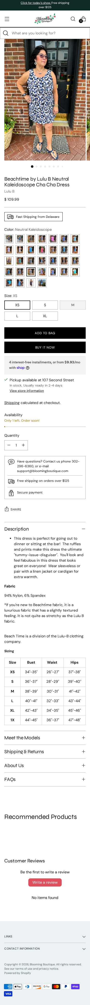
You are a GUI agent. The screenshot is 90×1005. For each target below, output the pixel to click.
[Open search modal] (73, 19)
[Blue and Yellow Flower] (64, 249)
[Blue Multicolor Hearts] (31, 249)
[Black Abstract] (42, 238)
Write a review (45, 882)
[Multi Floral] (64, 238)
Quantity (11, 435)
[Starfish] (75, 238)
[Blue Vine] (19, 282)
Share (16, 509)
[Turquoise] (75, 271)
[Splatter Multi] (42, 260)
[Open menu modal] (7, 19)
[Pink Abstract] (53, 238)
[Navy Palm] (19, 271)
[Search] (6, 33)
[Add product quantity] (23, 445)
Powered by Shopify (17, 973)
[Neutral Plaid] (53, 249)
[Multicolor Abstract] (19, 260)
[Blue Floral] (75, 249)
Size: (10, 295)
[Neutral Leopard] (31, 260)
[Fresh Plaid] (53, 260)
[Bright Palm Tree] (8, 249)
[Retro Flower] (19, 249)
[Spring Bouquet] (53, 271)
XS (17, 305)
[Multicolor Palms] (8, 238)
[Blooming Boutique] (45, 18)
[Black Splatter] (64, 260)
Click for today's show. (36, 3)
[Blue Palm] (8, 282)
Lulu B (9, 191)
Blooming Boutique (42, 964)
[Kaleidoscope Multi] (42, 271)
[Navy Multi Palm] (8, 271)
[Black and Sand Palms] (31, 238)
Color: (28, 229)
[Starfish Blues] (42, 282)
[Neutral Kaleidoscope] (31, 271)
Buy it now (45, 347)
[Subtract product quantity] (9, 445)
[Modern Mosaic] (64, 271)
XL (45, 316)
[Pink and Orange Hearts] (42, 249)
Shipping (12, 402)
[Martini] (31, 282)
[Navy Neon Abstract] (8, 260)
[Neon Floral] (75, 260)
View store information (27, 390)
